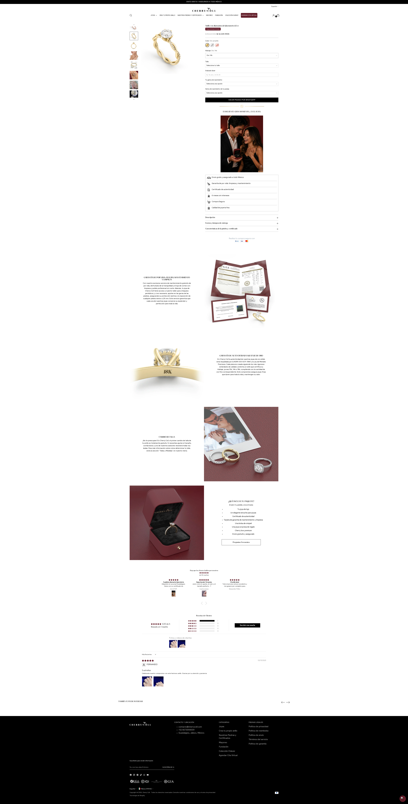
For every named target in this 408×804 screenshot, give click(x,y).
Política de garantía (257, 744)
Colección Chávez (227, 751)
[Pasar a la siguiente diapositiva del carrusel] (288, 702)
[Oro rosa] (217, 45)
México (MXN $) (146, 789)
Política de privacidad (258, 727)
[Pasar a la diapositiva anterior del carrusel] (283, 702)
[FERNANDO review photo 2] (158, 681)
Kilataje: (211, 51)
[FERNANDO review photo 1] (147, 681)
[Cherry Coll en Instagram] (134, 775)
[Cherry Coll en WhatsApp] (144, 775)
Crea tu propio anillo (228, 731)
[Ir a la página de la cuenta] (273, 15)
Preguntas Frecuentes (241, 542)
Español (274, 6)
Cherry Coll (146, 792)
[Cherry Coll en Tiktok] (141, 775)
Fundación (223, 747)
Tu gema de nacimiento (213, 80)
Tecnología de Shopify (137, 795)
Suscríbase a (168, 767)
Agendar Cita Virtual (228, 756)
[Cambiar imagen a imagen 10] (134, 94)
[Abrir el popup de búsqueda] (131, 15)
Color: (211, 41)
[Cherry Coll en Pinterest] (137, 775)
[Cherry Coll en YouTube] (148, 775)
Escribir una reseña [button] (247, 625)
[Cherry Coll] (204, 10)
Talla (207, 62)
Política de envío (256, 735)
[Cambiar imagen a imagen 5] (134, 45)
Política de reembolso (258, 731)
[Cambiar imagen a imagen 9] (134, 85)
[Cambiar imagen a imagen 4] (134, 36)
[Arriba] (134, 24)
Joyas (221, 727)
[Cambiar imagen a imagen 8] (134, 75)
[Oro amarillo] (207, 45)
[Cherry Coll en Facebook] (131, 775)
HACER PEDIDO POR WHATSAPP (241, 100)
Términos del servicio (258, 740)
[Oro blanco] (212, 45)
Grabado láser (210, 71)
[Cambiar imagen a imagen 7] (134, 65)
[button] (192, 621)
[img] (204, 573)
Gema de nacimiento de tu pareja (217, 89)
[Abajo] (134, 99)
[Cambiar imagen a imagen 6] (134, 55)
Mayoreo (223, 743)
